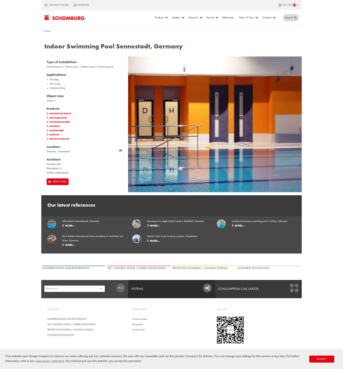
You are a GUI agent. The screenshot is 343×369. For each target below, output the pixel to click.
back (48, 31)
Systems (176, 17)
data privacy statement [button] (50, 361)
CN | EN (287, 5)
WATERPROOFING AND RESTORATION (66, 319)
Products (159, 17)
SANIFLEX (54, 135)
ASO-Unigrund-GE (58, 118)
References (228, 17)
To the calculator (140, 319)
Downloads (137, 324)
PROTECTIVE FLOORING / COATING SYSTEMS (70, 330)
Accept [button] (322, 359)
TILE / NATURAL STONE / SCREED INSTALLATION (71, 324)
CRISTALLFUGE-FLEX (59, 139)
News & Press (246, 17)
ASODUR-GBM (56, 131)
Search (289, 17)
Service (210, 17)
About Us (193, 17)
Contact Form (138, 330)
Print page (60, 181)
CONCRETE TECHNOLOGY (60, 335)
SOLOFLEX (54, 126)
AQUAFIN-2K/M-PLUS (60, 114)
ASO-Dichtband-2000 (59, 122)
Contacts (267, 17)
